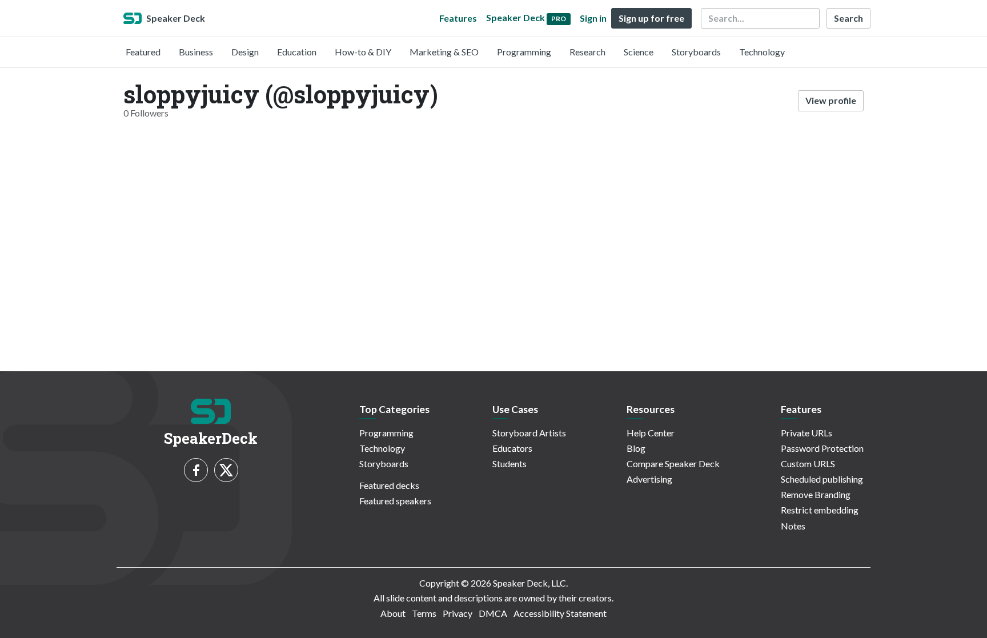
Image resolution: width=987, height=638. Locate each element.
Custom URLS (808, 463)
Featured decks (389, 485)
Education (296, 51)
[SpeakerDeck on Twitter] (226, 470)
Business (196, 51)
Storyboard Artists (529, 432)
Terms (424, 613)
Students (509, 463)
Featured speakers (395, 500)
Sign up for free (651, 18)
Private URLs (806, 432)
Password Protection (822, 448)
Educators (512, 448)
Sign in (593, 18)
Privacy (457, 613)
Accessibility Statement (560, 613)
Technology (762, 51)
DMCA (493, 613)
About (393, 613)
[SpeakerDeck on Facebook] (196, 470)
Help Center (651, 432)
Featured (143, 51)
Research (587, 51)
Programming (524, 51)
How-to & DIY (363, 51)
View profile (830, 100)
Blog (636, 448)
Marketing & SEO (444, 51)
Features (458, 18)
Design (245, 51)
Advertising (649, 479)
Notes (793, 525)
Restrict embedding (819, 509)
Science (638, 51)
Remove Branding (815, 494)
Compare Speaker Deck (673, 463)
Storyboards (696, 51)
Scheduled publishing (822, 479)
